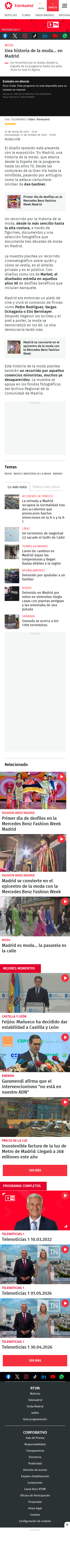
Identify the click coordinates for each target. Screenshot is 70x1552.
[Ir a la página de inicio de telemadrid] (19, 5)
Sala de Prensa (35, 1438)
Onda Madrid (44, 15)
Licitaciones (35, 1482)
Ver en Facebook (8, 1377)
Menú (64, 5)
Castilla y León (14, 1016)
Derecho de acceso (35, 1470)
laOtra (35, 1413)
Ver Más (35, 1170)
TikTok (35, 36)
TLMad (26, 15)
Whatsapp (65, 36)
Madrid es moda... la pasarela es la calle (35, 916)
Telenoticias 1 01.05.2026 (35, 1264)
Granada (28, 616)
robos (27, 587)
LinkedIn (45, 36)
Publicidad (35, 1463)
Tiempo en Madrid (35, 546)
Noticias (11, 15)
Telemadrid (35, 1400)
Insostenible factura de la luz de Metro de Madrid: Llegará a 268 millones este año (35, 1117)
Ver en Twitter (17, 1377)
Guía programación (35, 1419)
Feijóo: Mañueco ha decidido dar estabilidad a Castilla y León (35, 993)
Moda (9, 45)
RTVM (35, 1388)
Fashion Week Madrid (18, 813)
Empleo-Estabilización (35, 1476)
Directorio (35, 1457)
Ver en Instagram (26, 1376)
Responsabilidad (35, 1444)
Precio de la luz (14, 1140)
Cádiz (26, 528)
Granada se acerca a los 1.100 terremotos (12, 622)
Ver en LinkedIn (44, 1376)
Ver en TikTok (35, 1377)
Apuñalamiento (33, 570)
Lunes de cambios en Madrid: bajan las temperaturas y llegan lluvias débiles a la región (12, 552)
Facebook (5, 36)
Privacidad (35, 1502)
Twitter (15, 36)
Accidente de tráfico (37, 496)
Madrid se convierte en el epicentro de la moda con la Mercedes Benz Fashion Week (14, 347)
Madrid (57, 474)
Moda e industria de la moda (32, 474)
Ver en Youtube (53, 1376)
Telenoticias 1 (13, 1234)
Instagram (25, 36)
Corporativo (35, 1432)
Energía (8, 1075)
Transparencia (35, 1450)
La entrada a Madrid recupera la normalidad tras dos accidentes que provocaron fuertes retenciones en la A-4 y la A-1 (12, 502)
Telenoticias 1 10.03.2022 (35, 1210)
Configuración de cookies (35, 1521)
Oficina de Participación (35, 1495)
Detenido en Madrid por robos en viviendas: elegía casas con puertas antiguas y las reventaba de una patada (12, 593)
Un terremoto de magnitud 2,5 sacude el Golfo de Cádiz (12, 534)
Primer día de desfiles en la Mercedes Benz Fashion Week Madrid (14, 201)
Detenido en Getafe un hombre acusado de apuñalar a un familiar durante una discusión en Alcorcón (12, 576)
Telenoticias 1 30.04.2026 (35, 1318)
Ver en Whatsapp (61, 1376)
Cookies (35, 1514)
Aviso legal (35, 1508)
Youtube (55, 36)
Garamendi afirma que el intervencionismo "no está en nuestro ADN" (35, 1052)
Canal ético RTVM (35, 1489)
